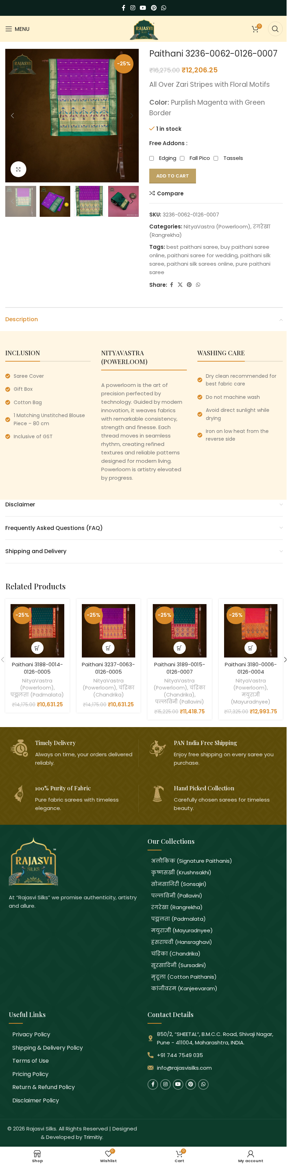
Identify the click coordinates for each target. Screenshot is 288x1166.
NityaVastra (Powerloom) (217, 226)
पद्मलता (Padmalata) (37, 694)
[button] (12, 116)
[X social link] (180, 285)
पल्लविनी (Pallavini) (179, 701)
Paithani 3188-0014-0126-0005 (37, 668)
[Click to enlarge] (18, 169)
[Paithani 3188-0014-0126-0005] (37, 631)
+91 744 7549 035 (180, 1055)
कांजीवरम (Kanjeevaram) (184, 988)
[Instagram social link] (132, 7)
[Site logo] (144, 28)
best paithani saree (192, 247)
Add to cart (172, 176)
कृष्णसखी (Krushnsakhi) (181, 872)
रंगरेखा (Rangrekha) (177, 907)
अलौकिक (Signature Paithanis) (191, 860)
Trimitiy (93, 1137)
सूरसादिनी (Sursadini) (178, 965)
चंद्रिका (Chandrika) (114, 691)
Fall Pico (200, 158)
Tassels (233, 158)
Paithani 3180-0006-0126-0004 (251, 668)
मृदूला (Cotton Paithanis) (184, 976)
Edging (167, 158)
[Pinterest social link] (154, 7)
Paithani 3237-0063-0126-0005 (108, 668)
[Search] (275, 29)
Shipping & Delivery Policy (47, 1048)
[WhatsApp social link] (163, 7)
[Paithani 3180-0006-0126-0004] (251, 631)
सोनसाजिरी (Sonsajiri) (179, 884)
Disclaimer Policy (35, 1100)
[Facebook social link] (123, 7)
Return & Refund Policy (43, 1087)
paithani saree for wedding (202, 255)
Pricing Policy (30, 1074)
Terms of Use (30, 1061)
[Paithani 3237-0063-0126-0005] (109, 631)
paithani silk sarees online (200, 263)
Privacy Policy (31, 1034)
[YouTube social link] (143, 7)
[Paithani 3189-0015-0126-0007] (180, 631)
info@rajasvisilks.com (184, 1067)
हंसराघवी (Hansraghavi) (181, 942)
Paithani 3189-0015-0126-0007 (179, 668)
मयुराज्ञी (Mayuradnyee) (250, 698)
